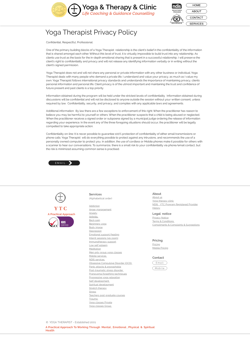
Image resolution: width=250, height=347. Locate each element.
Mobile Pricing (160, 248)
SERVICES (197, 23)
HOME (197, 5)
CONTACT (196, 17)
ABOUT (196, 11)
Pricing (156, 244)
